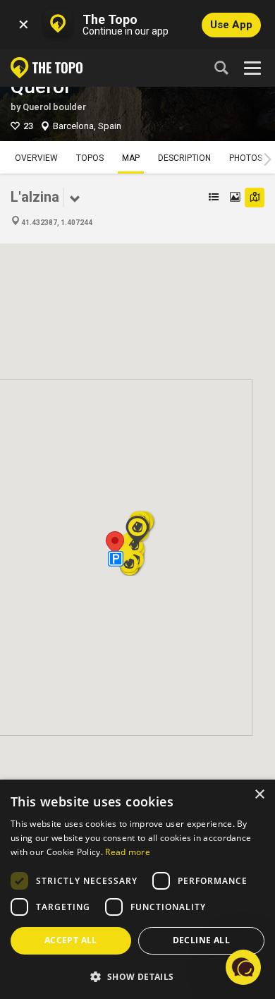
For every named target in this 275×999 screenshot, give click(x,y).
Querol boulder (54, 107)
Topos (90, 158)
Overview (36, 158)
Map (131, 158)
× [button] (259, 794)
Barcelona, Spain (87, 126)
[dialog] (137, 889)
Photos (245, 158)
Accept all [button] (70, 940)
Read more (127, 852)
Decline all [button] (201, 940)
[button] (115, 544)
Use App (231, 24)
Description (184, 158)
